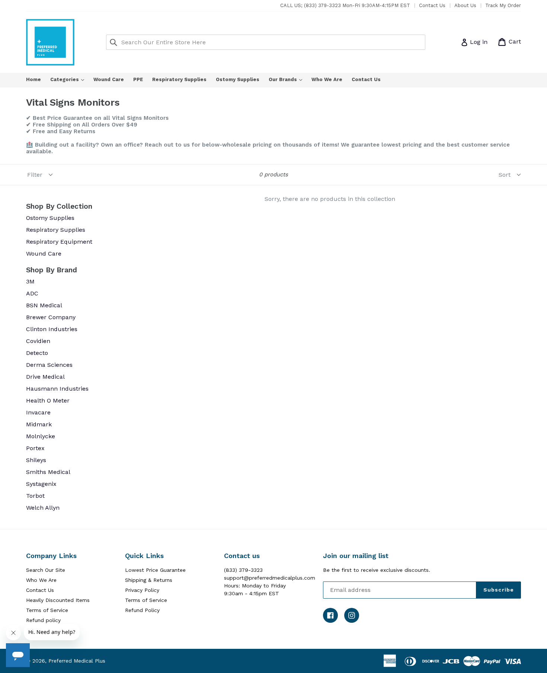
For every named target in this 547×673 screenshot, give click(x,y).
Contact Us (432, 5)
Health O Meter (48, 400)
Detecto (37, 352)
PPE (138, 79)
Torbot (35, 495)
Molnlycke (40, 436)
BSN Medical (44, 305)
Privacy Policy (142, 590)
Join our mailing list (355, 556)
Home (33, 79)
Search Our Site (45, 570)
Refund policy (43, 620)
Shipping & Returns (148, 580)
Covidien (38, 340)
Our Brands (289, 79)
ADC (32, 293)
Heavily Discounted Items (58, 600)
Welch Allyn (43, 507)
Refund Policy (142, 610)
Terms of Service (47, 610)
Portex (35, 448)
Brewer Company (51, 317)
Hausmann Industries (57, 388)
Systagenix (41, 483)
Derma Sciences (49, 364)
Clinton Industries (51, 329)
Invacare (38, 412)
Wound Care (108, 79)
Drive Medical (45, 376)
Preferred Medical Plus (76, 661)
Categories (71, 79)
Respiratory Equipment (59, 241)
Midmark (39, 424)
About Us (465, 5)
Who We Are (326, 79)
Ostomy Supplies (237, 79)
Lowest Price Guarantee (155, 570)
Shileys (36, 460)
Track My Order (503, 5)
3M (30, 281)
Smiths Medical (48, 471)
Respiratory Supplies (179, 79)
